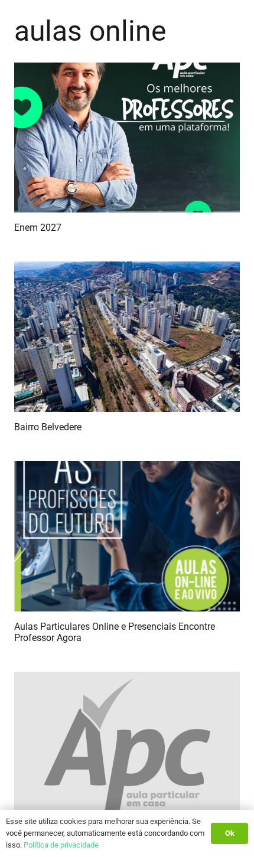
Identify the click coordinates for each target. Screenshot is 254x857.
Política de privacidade (61, 844)
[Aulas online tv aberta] (127, 747)
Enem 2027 (37, 227)
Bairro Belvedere (48, 427)
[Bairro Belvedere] (127, 336)
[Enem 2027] (127, 138)
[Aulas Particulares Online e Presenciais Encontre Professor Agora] (127, 536)
